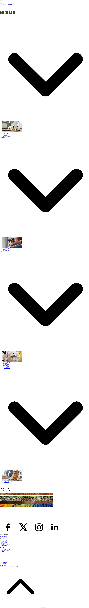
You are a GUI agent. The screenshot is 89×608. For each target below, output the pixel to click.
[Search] (0, 1)
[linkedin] (54, 530)
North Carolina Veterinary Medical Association (7, 566)
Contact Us (11, 4)
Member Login (2, 4)
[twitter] (23, 530)
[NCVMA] (8, 19)
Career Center (7, 4)
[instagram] (39, 530)
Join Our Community (3, 536)
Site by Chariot (17, 566)
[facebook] (8, 530)
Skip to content (2, 0)
